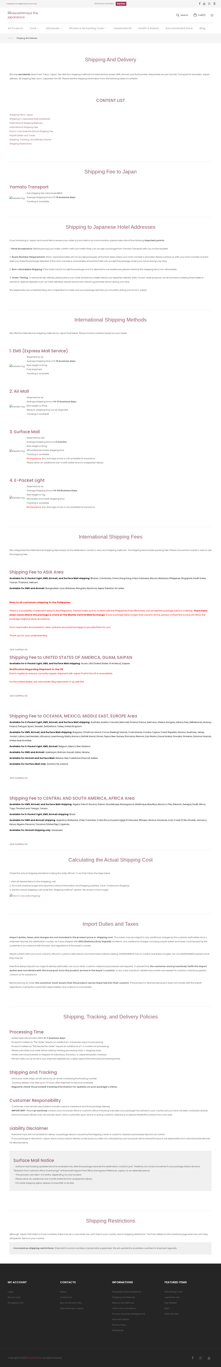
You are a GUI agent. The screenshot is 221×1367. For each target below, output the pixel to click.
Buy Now (121, 3)
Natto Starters (172, 1313)
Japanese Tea (172, 1297)
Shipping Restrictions (20, 143)
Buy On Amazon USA (71, 1302)
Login (10, 1291)
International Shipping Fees (23, 127)
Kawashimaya (34, 1357)
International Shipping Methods (26, 123)
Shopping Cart (15, 1302)
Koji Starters (171, 1302)
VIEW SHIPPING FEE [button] (18, 649)
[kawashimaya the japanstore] (23, 15)
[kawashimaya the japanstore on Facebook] (192, 1358)
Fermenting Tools (174, 1291)
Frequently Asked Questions (126, 1291)
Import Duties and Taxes (22, 135)
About (63, 1291)
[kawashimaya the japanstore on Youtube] (209, 1358)
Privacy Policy (119, 1324)
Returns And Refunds (123, 1302)
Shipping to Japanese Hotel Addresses (29, 118)
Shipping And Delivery (123, 1297)
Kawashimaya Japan (71, 1308)
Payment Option (120, 1319)
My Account (14, 1297)
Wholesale (117, 1330)
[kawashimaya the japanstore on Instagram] (200, 1358)
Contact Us (66, 1297)
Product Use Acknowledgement (128, 1313)
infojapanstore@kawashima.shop (22, 3)
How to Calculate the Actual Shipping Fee (31, 131)
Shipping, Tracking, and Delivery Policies (30, 139)
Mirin (167, 1308)
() (201, 15)
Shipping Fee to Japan (21, 114)
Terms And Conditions (124, 1308)
